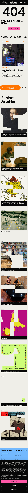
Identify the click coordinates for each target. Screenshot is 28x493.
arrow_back (22, 87)
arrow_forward (25, 87)
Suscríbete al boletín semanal (11, 87)
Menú (22, 2)
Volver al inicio (14, 28)
